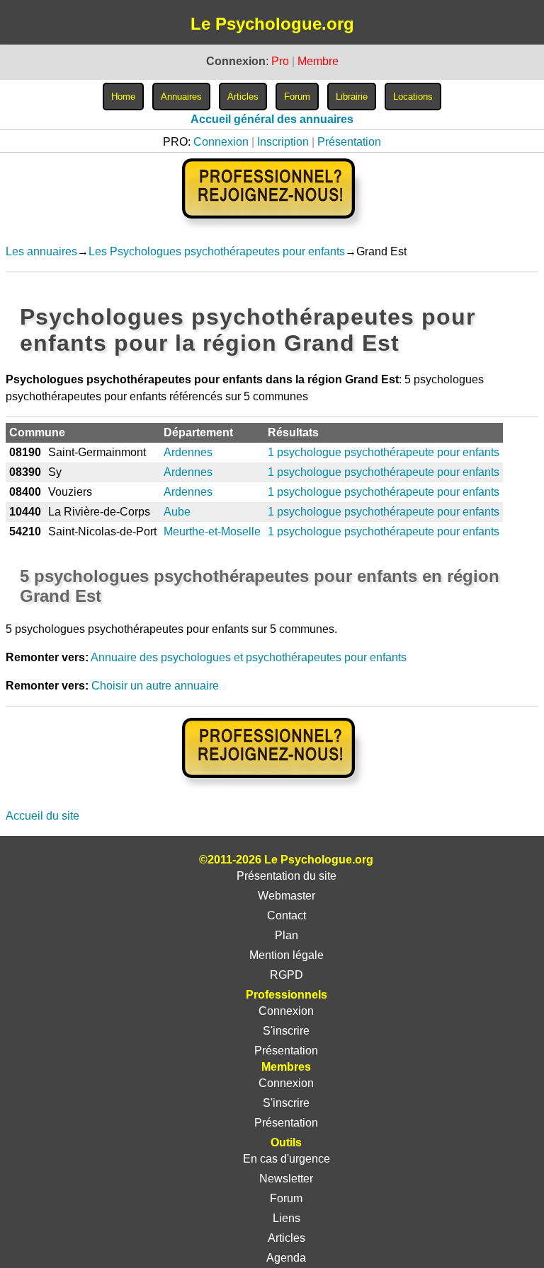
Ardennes (188, 452)
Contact (286, 915)
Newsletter (286, 1179)
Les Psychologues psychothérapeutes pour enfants (217, 251)
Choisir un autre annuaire (155, 686)
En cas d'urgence (286, 1159)
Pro (280, 61)
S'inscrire (286, 1031)
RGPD (286, 975)
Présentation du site (286, 876)
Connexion (221, 142)
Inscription (283, 142)
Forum (286, 1198)
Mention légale (286, 955)
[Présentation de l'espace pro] (272, 787)
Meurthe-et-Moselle (212, 531)
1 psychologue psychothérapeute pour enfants (383, 452)
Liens (286, 1218)
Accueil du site (42, 816)
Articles (286, 1238)
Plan (286, 935)
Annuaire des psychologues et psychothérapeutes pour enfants (249, 657)
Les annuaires (41, 251)
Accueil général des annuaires (272, 119)
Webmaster (286, 896)
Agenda (286, 1258)
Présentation (349, 142)
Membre (318, 61)
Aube (177, 512)
